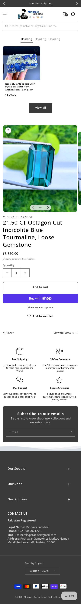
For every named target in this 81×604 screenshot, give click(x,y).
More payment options (40, 307)
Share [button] (10, 333)
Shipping (7, 258)
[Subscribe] (71, 432)
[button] (5, 14)
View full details (64, 333)
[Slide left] (33, 207)
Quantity (8, 265)
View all (40, 107)
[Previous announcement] (4, 3)
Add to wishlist (43, 316)
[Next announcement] (77, 3)
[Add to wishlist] (36, 50)
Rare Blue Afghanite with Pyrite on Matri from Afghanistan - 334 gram (20, 86)
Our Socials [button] (16, 469)
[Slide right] (48, 207)
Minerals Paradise (34, 597)
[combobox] (40, 26)
